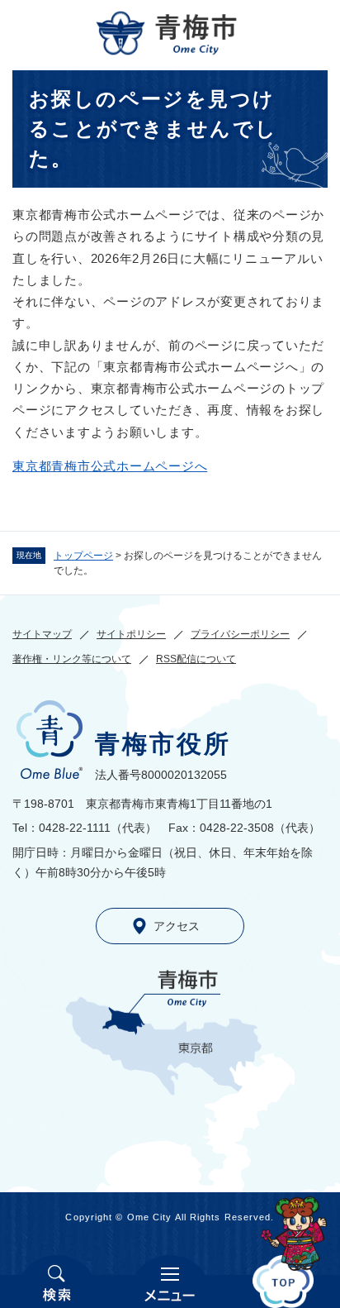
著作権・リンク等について (71, 659)
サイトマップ (42, 634)
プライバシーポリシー (240, 634)
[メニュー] (169, 1281)
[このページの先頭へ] (283, 1281)
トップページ (83, 555)
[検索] (56, 1281)
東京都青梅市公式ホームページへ (109, 466)
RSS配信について (196, 659)
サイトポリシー (131, 634)
